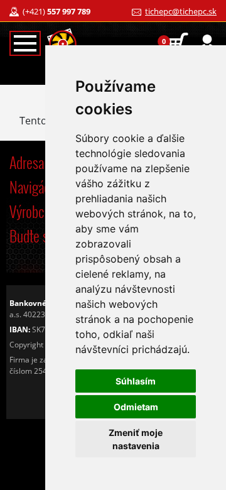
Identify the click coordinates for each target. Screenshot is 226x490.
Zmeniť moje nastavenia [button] (136, 439)
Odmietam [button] (136, 406)
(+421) (56, 11)
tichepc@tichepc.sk (181, 11)
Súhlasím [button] (136, 381)
